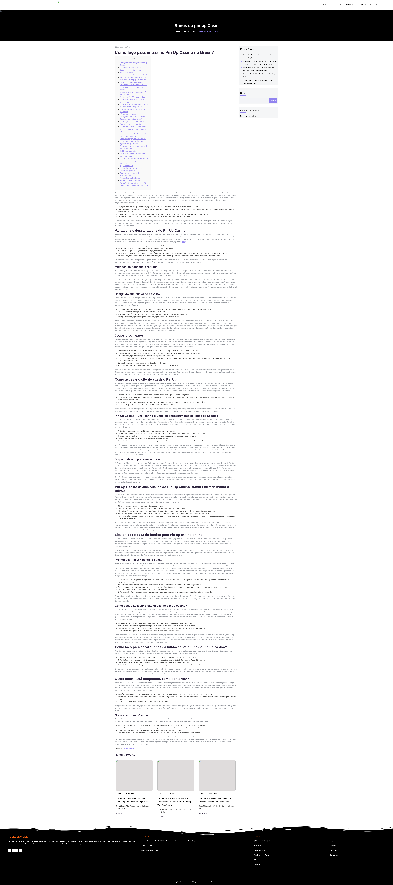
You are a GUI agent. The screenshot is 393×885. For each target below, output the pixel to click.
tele (119, 793)
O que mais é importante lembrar (131, 82)
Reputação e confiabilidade (130, 178)
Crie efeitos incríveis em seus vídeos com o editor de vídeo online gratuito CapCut (133, 129)
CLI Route (257, 845)
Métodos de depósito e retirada (131, 67)
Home (177, 31)
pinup (184, 242)
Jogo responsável (126, 166)
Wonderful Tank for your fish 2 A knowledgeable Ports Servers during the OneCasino (174, 801)
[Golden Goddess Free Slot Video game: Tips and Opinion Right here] (134, 775)
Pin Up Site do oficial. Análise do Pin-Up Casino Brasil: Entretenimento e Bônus (133, 87)
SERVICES (350, 4)
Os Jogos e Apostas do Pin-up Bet (132, 117)
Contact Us (334, 855)
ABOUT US (336, 4)
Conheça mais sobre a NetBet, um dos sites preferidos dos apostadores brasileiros (134, 161)
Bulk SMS (257, 860)
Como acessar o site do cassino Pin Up (134, 75)
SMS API (257, 864)
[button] (350, 4)
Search (243, 93)
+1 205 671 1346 (146, 845)
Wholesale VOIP (259, 850)
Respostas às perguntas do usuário (133, 139)
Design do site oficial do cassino (131, 70)
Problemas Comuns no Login (130, 180)
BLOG (378, 4)
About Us (333, 845)
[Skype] (20, 850)
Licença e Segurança (127, 171)
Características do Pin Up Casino (132, 168)
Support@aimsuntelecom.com (151, 850)
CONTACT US (365, 4)
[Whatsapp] (16, 850)
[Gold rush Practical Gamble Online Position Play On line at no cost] (217, 775)
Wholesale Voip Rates (261, 855)
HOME (325, 4)
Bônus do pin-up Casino (128, 114)
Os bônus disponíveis (128, 151)
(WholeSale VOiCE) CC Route (264, 841)
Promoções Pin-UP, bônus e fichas (132, 97)
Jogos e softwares (126, 72)
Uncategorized (189, 31)
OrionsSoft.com (212, 882)
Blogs (332, 841)
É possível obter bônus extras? (131, 119)
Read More (120, 813)
